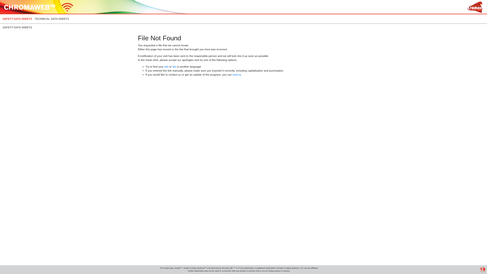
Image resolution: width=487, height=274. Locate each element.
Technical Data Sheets (52, 18)
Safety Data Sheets (17, 18)
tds (174, 66)
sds (166, 66)
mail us (236, 74)
